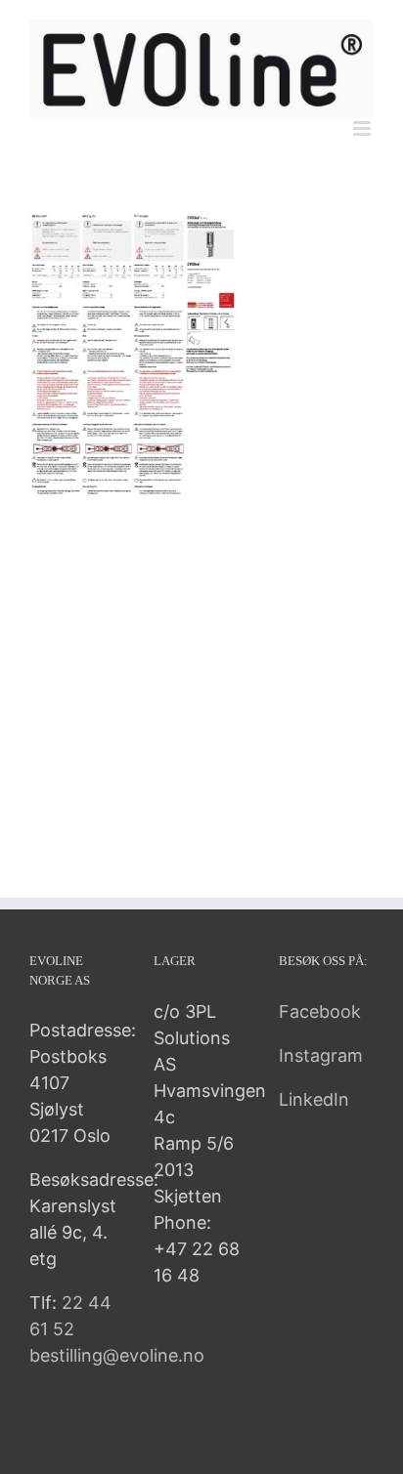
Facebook (320, 1011)
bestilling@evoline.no (116, 1355)
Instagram (321, 1055)
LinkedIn (314, 1099)
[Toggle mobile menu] (363, 128)
